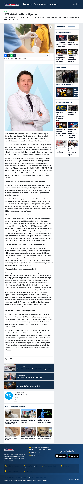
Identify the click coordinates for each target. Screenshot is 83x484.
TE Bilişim (77, 479)
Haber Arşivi (29, 471)
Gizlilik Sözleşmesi (41, 477)
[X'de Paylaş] (8, 55)
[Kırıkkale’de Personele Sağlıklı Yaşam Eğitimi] (44, 431)
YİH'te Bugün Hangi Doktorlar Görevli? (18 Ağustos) (28, 420)
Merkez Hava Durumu (13, 466)
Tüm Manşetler (67, 466)
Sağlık (6, 11)
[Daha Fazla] (14, 55)
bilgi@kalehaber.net (36, 455)
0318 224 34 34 (35, 452)
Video (45, 4)
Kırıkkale (6, 480)
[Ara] (76, 4)
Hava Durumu (7, 477)
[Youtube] (70, 451)
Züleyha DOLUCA (10, 58)
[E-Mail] (15, 400)
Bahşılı (10, 480)
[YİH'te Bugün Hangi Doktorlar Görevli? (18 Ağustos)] (28, 413)
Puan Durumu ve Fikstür (50, 466)
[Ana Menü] (78, 4)
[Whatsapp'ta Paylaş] (11, 55)
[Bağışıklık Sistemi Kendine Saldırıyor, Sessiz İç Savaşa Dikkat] (44, 413)
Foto (38, 4)
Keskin (34, 480)
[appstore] (61, 456)
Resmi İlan (28, 4)
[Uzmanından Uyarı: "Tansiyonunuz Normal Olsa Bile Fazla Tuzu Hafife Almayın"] (12, 413)
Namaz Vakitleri (16, 477)
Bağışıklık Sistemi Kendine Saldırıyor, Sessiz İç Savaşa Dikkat (44, 420)
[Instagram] (67, 451)
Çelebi (20, 480)
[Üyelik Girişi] (74, 4)
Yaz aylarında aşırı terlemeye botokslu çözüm (11, 438)
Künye (33, 477)
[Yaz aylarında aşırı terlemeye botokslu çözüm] (12, 431)
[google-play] (73, 456)
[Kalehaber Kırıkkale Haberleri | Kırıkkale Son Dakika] (12, 4)
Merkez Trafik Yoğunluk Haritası (31, 466)
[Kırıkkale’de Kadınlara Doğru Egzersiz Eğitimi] (28, 431)
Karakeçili (29, 480)
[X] (64, 451)
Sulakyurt (39, 480)
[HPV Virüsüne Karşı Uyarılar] (29, 38)
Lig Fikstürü (23, 477)
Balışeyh (15, 480)
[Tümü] (77, 26)
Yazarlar (54, 4)
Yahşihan (45, 480)
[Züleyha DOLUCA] (9, 395)
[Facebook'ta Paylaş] (5, 55)
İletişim (29, 477)
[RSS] (73, 451)
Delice (24, 480)
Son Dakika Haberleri (12, 471)
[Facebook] (61, 451)
